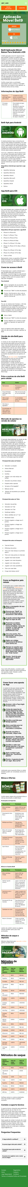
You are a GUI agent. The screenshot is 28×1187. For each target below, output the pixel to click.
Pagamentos (16, 1170)
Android (14, 26)
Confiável (16, 1174)
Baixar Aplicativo (8, 7)
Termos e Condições (7, 1176)
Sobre (3, 1172)
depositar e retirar (21, 941)
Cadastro (22, 8)
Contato (3, 1170)
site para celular (12, 356)
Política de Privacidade (19, 1176)
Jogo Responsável (6, 1174)
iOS (14, 34)
